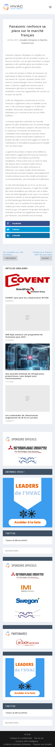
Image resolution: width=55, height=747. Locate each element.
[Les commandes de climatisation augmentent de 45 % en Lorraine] (27, 398)
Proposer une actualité (42, 744)
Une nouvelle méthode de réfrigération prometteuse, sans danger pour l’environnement (24, 376)
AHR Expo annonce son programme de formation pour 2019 (24, 335)
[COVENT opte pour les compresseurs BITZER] (27, 284)
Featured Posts (27, 43)
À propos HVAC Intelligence (27, 741)
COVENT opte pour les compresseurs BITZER (27, 297)
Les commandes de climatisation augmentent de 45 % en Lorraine (21, 416)
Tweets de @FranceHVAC (16, 540)
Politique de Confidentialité (21, 738)
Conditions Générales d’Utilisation (17, 744)
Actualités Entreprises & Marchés (33, 40)
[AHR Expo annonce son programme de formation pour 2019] (27, 317)
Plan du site (39, 738)
